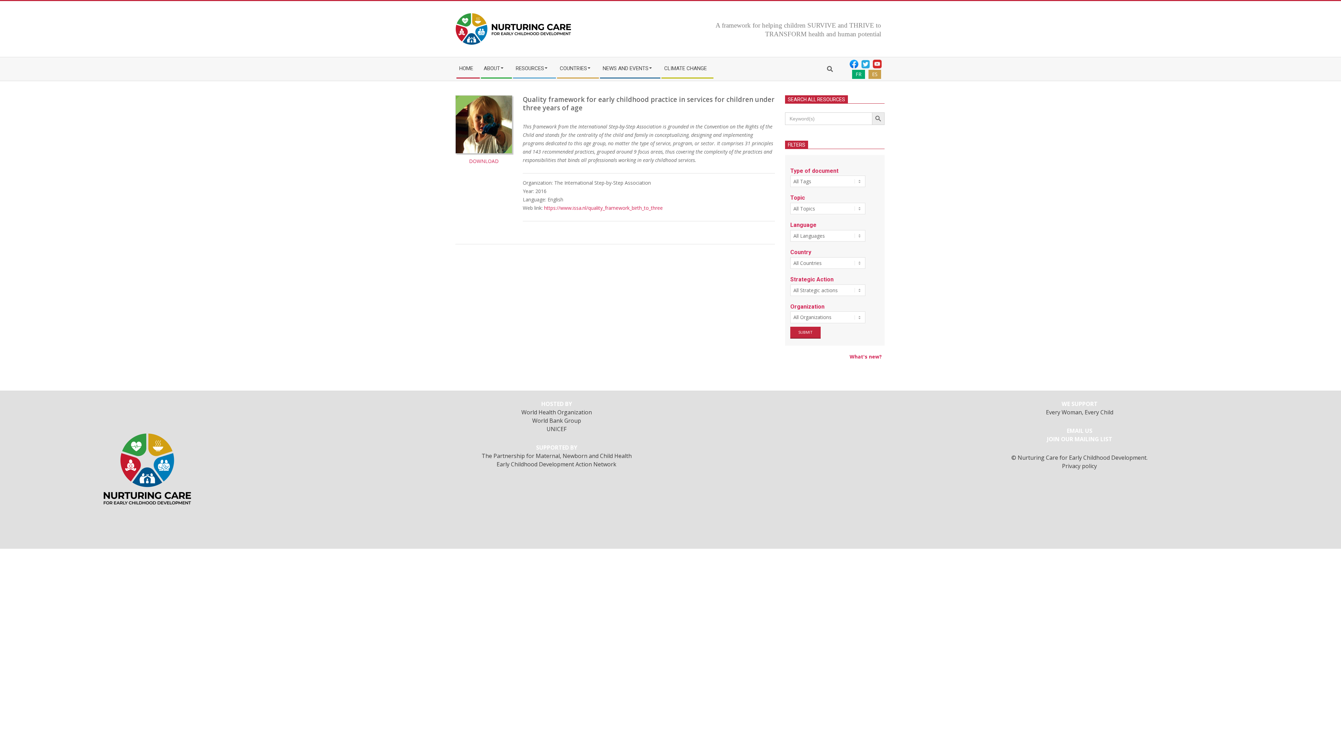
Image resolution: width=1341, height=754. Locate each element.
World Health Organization (556, 412)
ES (875, 74)
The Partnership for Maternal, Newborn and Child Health (557, 456)
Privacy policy (1079, 466)
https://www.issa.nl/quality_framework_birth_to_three (603, 208)
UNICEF (557, 429)
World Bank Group (556, 420)
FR (859, 74)
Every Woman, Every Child (1079, 412)
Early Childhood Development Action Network (556, 464)
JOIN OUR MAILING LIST (1079, 439)
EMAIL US (1079, 431)
